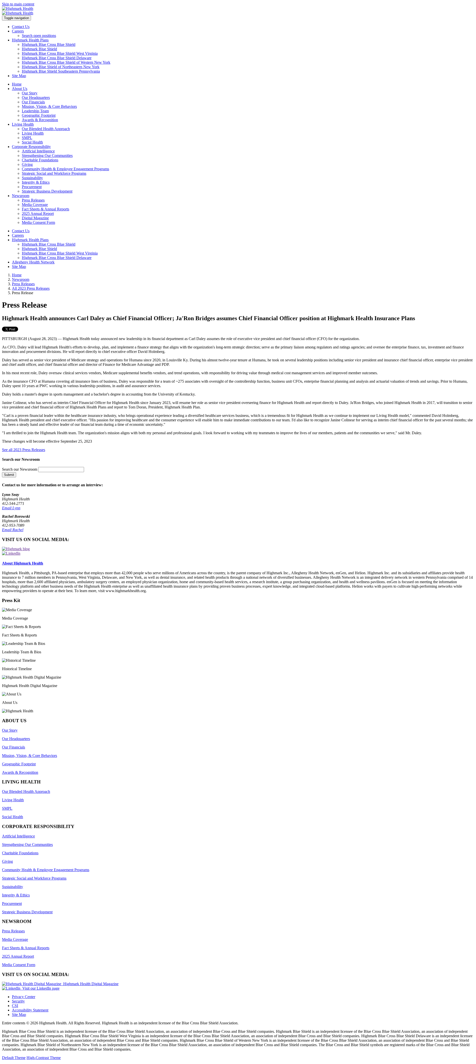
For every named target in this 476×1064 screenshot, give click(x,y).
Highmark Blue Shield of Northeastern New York (60, 67)
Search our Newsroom (19, 469)
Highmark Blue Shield (39, 49)
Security (18, 1001)
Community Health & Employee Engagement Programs (65, 169)
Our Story (29, 93)
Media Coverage (35, 204)
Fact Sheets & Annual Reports (45, 209)
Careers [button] (18, 31)
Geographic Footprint (39, 115)
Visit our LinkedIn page (40, 988)
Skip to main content (18, 4)
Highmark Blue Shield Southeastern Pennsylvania (61, 71)
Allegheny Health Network (33, 262)
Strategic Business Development (47, 191)
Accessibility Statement (30, 1010)
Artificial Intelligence (38, 151)
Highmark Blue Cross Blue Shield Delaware (56, 58)
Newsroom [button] (20, 196)
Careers (18, 235)
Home (17, 84)
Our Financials (33, 102)
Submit (9, 475)
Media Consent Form (38, 222)
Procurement (32, 187)
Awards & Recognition (40, 120)
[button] (238, 614)
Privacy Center (23, 997)
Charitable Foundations (40, 160)
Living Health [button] (23, 124)
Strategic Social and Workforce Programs (54, 173)
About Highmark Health (22, 563)
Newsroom (20, 279)
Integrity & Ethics (36, 182)
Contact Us (21, 27)
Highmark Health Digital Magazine (90, 984)
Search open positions (39, 35)
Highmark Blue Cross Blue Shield (48, 44)
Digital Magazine (35, 218)
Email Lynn (11, 508)
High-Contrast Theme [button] (44, 1058)
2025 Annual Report (38, 213)
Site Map (19, 76)
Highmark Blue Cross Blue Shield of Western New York (66, 62)
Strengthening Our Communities (47, 155)
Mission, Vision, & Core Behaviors (49, 106)
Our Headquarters (36, 97)
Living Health (33, 133)
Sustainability (32, 178)
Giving (27, 164)
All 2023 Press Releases (31, 288)
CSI (15, 1006)
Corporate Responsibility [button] (31, 146)
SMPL (27, 138)
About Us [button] (19, 88)
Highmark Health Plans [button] (30, 40)
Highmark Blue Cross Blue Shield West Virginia (60, 53)
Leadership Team (35, 111)
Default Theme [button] (14, 1058)
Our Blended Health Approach (46, 129)
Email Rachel (12, 530)
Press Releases (33, 200)
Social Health (32, 142)
